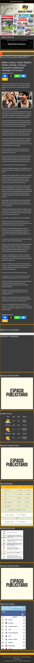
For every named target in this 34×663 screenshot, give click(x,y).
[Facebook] (5, 76)
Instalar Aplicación (17, 1)
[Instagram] (16, 659)
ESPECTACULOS (9, 56)
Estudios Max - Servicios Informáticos (22, 657)
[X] (11, 76)
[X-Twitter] (15, 659)
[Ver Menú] (2, 7)
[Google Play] (18, 659)
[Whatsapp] (17, 76)
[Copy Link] (5, 79)
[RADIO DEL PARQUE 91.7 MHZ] (17, 8)
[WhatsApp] (20, 659)
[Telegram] (23, 76)
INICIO (3, 56)
